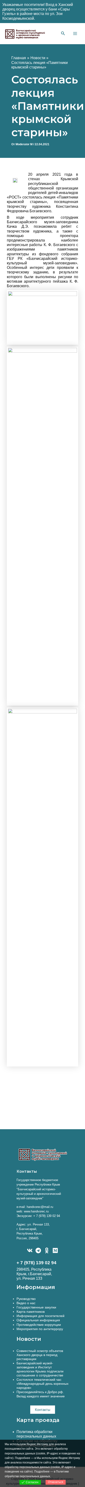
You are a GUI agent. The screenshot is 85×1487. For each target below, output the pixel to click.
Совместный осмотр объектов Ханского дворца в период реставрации (40, 1355)
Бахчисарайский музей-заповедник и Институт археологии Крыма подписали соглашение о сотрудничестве (40, 1369)
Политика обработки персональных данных (36, 1434)
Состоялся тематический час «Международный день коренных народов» (42, 1384)
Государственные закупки (36, 1307)
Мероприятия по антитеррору (40, 1329)
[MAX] (55, 1250)
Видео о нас (26, 1303)
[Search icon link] (63, 34)
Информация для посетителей (40, 1316)
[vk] (30, 1250)
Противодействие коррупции (39, 1325)
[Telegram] (38, 1250)
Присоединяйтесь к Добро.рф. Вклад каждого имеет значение (41, 1394)
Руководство (26, 1299)
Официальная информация (38, 1320)
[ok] (47, 1250)
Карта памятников (31, 1311)
